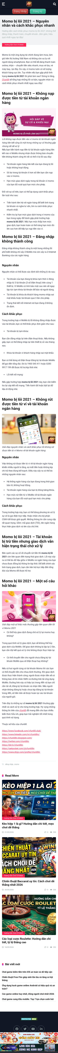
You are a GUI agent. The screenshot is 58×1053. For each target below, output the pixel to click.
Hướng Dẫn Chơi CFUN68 (14, 45)
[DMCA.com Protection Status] (29, 1019)
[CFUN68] (29, 4)
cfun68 (22, 710)
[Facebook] (16, 1029)
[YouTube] (33, 1029)
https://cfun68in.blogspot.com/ (17, 738)
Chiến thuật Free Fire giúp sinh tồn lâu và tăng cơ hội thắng (27, 979)
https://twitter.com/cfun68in (15, 741)
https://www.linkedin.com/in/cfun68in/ (21, 734)
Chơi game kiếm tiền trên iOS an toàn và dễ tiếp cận (27, 972)
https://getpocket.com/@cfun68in (18, 748)
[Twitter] (25, 1029)
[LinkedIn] (41, 1029)
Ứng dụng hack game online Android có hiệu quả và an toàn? (28, 987)
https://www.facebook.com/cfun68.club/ (21, 731)
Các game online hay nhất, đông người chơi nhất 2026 (28, 994)
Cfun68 (5, 79)
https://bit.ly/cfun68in (12, 745)
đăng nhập (9, 764)
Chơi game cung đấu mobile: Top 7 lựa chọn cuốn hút (28, 999)
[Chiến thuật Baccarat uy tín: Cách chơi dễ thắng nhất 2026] (29, 857)
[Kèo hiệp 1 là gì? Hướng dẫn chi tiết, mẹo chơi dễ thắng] (29, 800)
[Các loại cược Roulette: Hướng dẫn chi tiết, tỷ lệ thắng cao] (29, 915)
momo (16, 764)
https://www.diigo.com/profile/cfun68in (21, 752)
